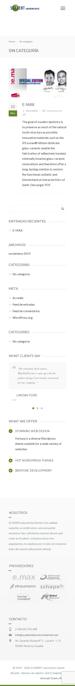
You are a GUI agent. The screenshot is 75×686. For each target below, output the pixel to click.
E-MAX (28, 104)
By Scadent (32, 110)
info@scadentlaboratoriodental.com (36, 634)
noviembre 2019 (19, 253)
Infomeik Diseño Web (52, 678)
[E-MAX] (37, 82)
